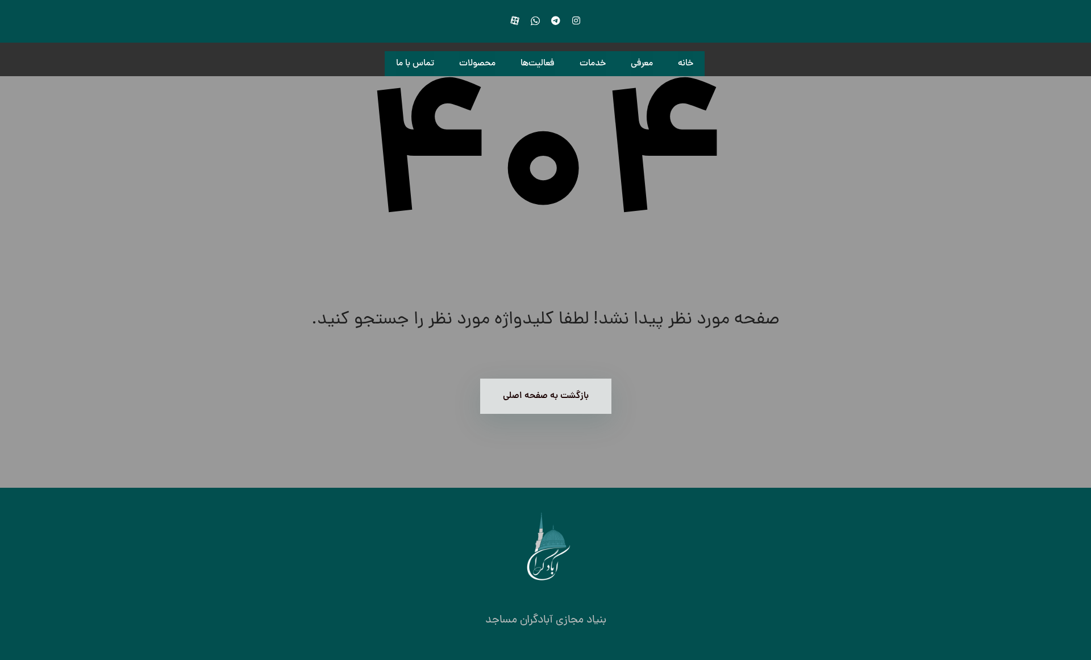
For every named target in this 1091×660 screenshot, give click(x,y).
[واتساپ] (535, 20)
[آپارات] (515, 20)
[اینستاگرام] (576, 20)
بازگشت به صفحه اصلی (546, 396)
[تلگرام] (556, 20)
